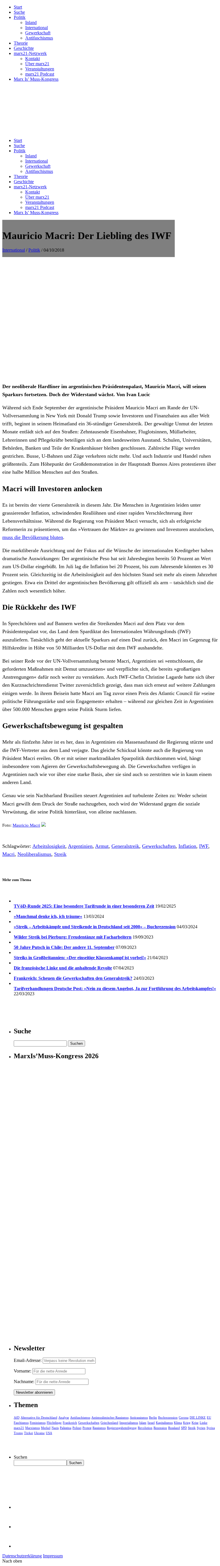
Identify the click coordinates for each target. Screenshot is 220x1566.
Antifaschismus (39, 37)
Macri (8, 854)
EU (209, 1417)
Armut (102, 846)
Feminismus (38, 1422)
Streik (60, 854)
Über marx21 (37, 63)
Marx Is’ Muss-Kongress (36, 79)
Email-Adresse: (28, 1360)
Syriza (211, 1427)
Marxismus (32, 1427)
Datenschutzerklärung (22, 1555)
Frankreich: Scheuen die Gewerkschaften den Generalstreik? (73, 978)
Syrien (201, 1427)
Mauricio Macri (26, 825)
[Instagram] (23, 1546)
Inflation (187, 846)
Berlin (153, 1417)
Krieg (186, 1422)
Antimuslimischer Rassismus (110, 1417)
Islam (142, 1422)
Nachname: (24, 1381)
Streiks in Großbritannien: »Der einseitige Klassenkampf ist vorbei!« (80, 957)
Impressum (53, 1555)
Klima (178, 1422)
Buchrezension (168, 1417)
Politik (19, 17)
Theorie (21, 43)
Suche (19, 12)
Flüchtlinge (54, 1422)
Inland (31, 22)
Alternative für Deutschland (39, 1417)
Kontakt (32, 58)
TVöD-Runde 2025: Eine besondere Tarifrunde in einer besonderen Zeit (84, 906)
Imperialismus (128, 1422)
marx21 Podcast (39, 74)
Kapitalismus (164, 1422)
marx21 (19, 1427)
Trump (18, 1433)
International (36, 27)
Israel (151, 1422)
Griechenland (109, 1422)
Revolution (145, 1427)
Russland (174, 1427)
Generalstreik (125, 846)
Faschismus (21, 1422)
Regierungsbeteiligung (122, 1427)
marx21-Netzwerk (30, 53)
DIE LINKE (198, 1417)
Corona (183, 1417)
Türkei (28, 1433)
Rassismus (99, 1427)
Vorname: (22, 1370)
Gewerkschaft (37, 32)
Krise (195, 1422)
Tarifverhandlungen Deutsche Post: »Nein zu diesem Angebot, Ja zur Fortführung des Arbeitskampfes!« (115, 988)
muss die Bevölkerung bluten (32, 537)
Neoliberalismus (34, 854)
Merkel (45, 1427)
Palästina (65, 1427)
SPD (184, 1427)
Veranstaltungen (39, 68)
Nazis (55, 1427)
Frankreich (70, 1422)
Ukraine (39, 1433)
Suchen (20, 1457)
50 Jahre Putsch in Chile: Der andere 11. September (64, 947)
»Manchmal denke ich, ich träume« (48, 916)
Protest (86, 1427)
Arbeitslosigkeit (48, 846)
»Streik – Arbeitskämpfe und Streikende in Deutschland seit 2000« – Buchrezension (95, 926)
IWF (203, 846)
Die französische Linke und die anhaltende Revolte (63, 967)
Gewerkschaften (159, 846)
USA (49, 1433)
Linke (203, 1422)
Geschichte (24, 48)
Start (18, 7)
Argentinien (80, 846)
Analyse (63, 1417)
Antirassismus (139, 1417)
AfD (16, 1417)
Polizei (76, 1427)
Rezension (160, 1427)
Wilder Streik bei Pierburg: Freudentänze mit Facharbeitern (72, 937)
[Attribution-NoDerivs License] (43, 825)
